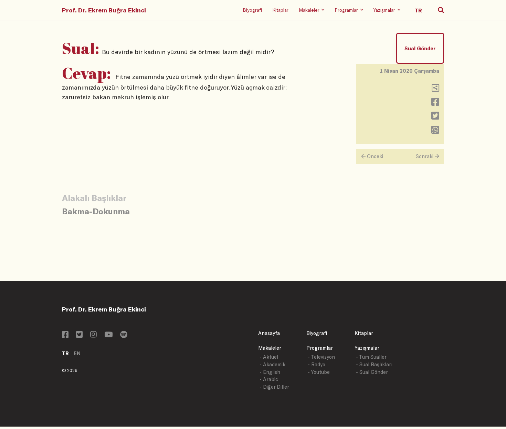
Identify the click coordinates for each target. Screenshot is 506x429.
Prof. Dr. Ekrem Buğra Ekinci (104, 10)
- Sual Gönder (372, 372)
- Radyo (316, 364)
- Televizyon (321, 357)
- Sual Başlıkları (374, 364)
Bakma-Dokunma (96, 211)
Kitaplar (280, 10)
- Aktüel (269, 357)
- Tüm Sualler (371, 357)
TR (65, 353)
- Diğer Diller (274, 387)
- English (270, 372)
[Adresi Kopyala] (435, 89)
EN (77, 353)
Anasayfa (269, 333)
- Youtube (319, 372)
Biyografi (252, 10)
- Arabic (269, 379)
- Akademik (272, 364)
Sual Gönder (419, 48)
